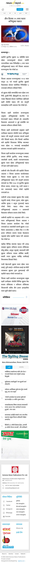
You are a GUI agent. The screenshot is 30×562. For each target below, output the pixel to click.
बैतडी (26, 13)
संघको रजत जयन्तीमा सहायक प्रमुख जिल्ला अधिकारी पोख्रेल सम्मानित (16, 417)
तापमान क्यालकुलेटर (21, 515)
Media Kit (23, 553)
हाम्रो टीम (19, 532)
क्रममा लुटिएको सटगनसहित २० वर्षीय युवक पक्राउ (15, 398)
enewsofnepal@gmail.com (12, 488)
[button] (27, 9)
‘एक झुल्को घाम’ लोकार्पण (15, 383)
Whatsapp (9, 513)
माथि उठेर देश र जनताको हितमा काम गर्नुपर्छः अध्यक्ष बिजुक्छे (15, 374)
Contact (17, 553)
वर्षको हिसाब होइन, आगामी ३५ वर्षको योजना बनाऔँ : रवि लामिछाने (16, 426)
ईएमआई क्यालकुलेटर (21, 506)
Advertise (10, 553)
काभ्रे (4, 13)
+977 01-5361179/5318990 (12, 485)
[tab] (9, 367)
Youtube (7, 516)
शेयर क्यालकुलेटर (20, 504)
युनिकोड (18, 501)
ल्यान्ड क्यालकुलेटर (20, 509)
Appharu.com (21, 561)
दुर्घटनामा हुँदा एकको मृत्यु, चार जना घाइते (16, 390)
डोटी (10, 13)
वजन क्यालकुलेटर (20, 512)
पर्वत (15, 13)
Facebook (9, 501)
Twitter (8, 505)
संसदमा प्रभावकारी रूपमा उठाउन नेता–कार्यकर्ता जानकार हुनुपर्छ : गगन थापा (16, 407)
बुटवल (20, 13)
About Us (4, 553)
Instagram (9, 509)
